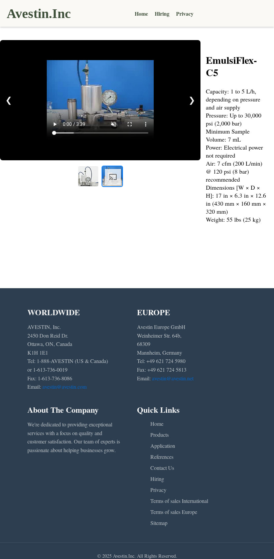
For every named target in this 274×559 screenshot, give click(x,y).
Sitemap (158, 522)
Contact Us (162, 467)
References (161, 456)
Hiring (162, 13)
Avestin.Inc (39, 13)
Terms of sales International (179, 500)
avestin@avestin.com (64, 386)
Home (141, 13)
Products (159, 434)
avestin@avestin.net (172, 378)
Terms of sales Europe (173, 511)
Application (162, 445)
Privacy (184, 13)
